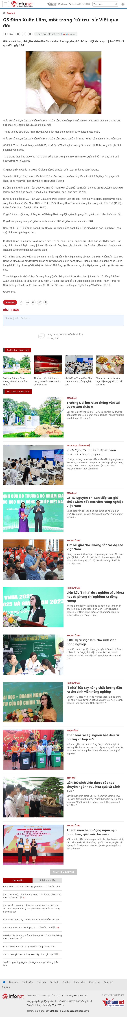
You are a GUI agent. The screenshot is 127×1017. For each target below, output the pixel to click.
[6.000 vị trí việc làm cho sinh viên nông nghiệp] (33, 655)
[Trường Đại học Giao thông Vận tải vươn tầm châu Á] (17, 364)
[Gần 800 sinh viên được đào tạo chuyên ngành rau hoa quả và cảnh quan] (33, 797)
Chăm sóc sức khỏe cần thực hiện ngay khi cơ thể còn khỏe (109, 381)
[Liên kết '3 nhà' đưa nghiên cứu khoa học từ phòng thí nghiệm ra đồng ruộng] (33, 607)
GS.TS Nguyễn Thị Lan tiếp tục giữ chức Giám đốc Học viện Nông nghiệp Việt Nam (95, 502)
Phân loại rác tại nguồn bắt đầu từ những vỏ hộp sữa (93, 737)
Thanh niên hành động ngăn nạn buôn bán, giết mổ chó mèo (92, 832)
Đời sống (13, 982)
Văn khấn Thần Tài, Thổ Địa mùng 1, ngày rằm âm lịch (31, 919)
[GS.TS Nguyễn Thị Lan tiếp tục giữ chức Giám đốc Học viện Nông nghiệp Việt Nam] (33, 512)
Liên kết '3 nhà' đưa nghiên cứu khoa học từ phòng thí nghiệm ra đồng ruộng (95, 596)
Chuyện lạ (94, 982)
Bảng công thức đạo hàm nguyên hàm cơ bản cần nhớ (31, 886)
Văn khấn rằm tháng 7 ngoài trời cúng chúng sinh (29, 946)
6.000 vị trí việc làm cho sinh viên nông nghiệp (91, 642)
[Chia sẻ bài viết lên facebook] (5, 34)
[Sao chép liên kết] (24, 34)
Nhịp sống (72, 730)
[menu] (5, 4)
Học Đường (73, 540)
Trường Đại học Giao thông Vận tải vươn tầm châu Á (15, 381)
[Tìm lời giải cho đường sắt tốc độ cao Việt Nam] (33, 559)
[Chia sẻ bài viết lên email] (17, 34)
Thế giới (41, 982)
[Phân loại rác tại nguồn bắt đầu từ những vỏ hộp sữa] (33, 750)
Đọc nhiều (18, 880)
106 (57, 927)
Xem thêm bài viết (63, 871)
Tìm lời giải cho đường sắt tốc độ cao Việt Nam (95, 547)
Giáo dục (72, 398)
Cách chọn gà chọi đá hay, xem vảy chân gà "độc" (29, 954)
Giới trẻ (11, 13)
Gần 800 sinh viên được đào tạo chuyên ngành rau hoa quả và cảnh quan (93, 786)
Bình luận (10, 302)
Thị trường (27, 982)
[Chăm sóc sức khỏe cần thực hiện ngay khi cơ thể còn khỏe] (109, 364)
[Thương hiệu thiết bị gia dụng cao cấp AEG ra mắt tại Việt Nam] (48, 364)
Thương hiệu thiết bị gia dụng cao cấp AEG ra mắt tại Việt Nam (47, 381)
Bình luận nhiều (47, 880)
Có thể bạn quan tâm (18, 349)
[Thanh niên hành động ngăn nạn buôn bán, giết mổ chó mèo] (33, 845)
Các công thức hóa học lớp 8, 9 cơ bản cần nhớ (27, 927)
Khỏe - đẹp (79, 982)
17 (23, 897)
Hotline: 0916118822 (81, 4)
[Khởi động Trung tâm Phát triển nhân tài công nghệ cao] (79, 364)
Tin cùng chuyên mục (18, 391)
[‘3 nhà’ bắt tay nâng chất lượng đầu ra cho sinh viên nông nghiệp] (33, 702)
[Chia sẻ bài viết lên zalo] (11, 34)
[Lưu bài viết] (30, 34)
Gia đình (54, 982)
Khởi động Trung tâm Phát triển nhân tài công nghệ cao (79, 381)
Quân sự (107, 982)
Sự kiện (6, 987)
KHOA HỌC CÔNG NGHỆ (78, 445)
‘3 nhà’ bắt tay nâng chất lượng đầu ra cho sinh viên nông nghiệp (94, 689)
